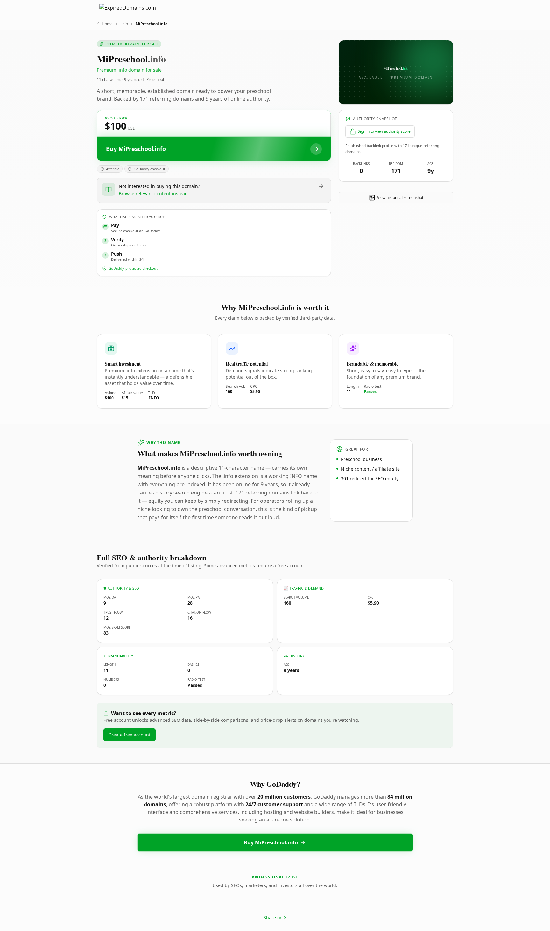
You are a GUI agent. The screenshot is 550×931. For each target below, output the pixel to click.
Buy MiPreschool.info (271, 842)
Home (107, 23)
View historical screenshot (400, 197)
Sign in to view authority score (384, 131)
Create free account (130, 735)
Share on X (275, 917)
